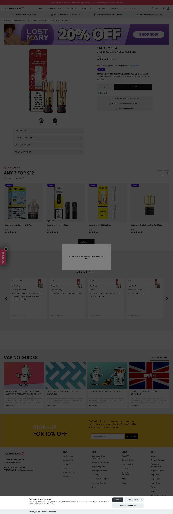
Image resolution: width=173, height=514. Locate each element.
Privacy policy (34, 512)
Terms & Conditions (48, 512)
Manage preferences (128, 505)
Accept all (117, 500)
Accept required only (134, 500)
